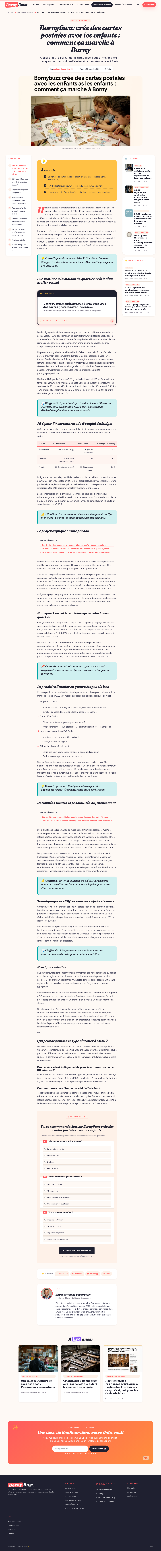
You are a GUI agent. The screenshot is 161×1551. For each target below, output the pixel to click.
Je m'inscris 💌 (99, 1448)
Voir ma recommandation (77, 1250)
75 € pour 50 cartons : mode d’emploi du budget (20, 182)
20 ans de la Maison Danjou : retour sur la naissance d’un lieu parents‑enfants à (75, 552)
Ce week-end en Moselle (105, 1502)
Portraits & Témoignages (74, 1508)
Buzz (16, 4)
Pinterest (79, 1274)
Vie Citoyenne (48, 5)
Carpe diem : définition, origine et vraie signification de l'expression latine (138, 273)
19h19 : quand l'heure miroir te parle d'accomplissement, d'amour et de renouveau (143, 241)
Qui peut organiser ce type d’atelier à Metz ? (20, 248)
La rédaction (132, 1496)
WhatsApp (94, 1274)
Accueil (10, 12)
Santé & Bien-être (66, 5)
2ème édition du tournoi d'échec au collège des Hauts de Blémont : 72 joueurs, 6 (75, 817)
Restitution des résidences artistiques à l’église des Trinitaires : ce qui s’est (73, 545)
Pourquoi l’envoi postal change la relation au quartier (19, 200)
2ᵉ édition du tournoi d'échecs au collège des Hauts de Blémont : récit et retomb (76, 820)
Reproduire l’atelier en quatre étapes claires (19, 211)
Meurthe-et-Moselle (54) (105, 1498)
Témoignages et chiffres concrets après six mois (18, 232)
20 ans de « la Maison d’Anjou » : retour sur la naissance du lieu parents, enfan (74, 549)
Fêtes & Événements (123, 5)
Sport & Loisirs (83, 5)
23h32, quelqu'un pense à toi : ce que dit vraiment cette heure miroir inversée (143, 218)
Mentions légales (14, 1522)
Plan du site (12, 1530)
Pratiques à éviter (18, 240)
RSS (151, 1546)
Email (107, 1274)
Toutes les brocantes (104, 1490)
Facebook (63, 1274)
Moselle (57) (100, 1494)
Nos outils (131, 1488)
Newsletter (149, 5)
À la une (36, 5)
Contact (11, 1534)
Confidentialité (13, 1526)
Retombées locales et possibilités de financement (19, 222)
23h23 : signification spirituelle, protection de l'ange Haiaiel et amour (141, 196)
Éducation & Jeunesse (102, 5)
